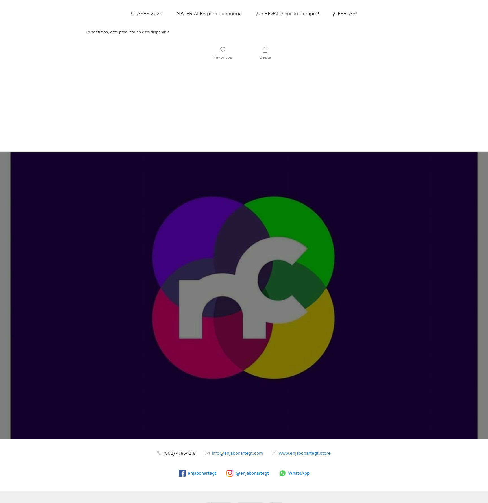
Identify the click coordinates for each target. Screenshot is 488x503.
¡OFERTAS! (345, 13)
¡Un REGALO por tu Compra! (287, 13)
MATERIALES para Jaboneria (209, 13)
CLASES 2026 (147, 13)
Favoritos (222, 57)
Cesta (265, 57)
